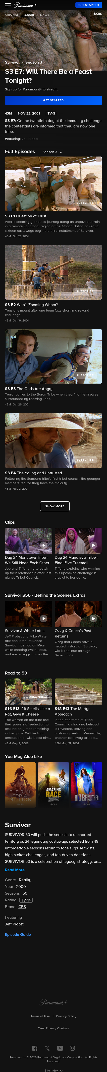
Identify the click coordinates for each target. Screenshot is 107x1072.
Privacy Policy (66, 1016)
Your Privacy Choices (53, 1028)
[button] (8, 5)
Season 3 (33, 63)
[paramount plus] (25, 5)
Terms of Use (40, 1016)
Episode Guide (18, 935)
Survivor (11, 15)
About (29, 15)
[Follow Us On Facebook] (34, 1048)
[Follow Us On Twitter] (47, 1048)
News (44, 15)
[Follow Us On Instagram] (72, 1048)
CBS (22, 907)
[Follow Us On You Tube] (60, 1048)
